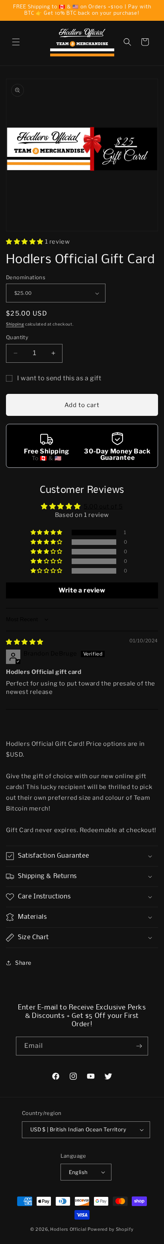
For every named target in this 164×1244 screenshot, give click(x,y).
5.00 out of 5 (103, 506)
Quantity (17, 337)
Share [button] (23, 962)
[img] (24, 642)
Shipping (15, 324)
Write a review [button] (82, 590)
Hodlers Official (68, 1229)
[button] (16, 42)
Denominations (25, 277)
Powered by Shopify (111, 1229)
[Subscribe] (139, 1046)
